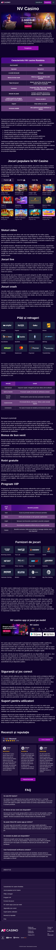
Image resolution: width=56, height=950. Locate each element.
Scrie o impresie (46, 739)
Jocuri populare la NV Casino (12, 890)
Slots (47, 180)
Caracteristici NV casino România (13, 886)
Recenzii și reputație (9, 915)
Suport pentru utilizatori (10, 912)
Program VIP (7, 897)
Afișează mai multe (28, 779)
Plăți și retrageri (8, 894)
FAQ (5, 919)
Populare (6, 180)
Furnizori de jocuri (9, 901)
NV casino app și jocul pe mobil (13, 904)
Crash (33, 180)
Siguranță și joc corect (10, 908)
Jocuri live (20, 180)
